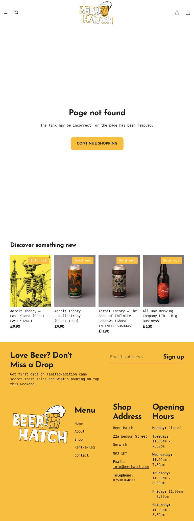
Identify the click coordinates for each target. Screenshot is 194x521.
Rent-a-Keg (85, 447)
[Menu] (6, 12)
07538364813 (124, 480)
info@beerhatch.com (131, 467)
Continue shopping (97, 144)
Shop (79, 439)
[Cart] (187, 12)
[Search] (16, 12)
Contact (82, 455)
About (80, 431)
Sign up (173, 357)
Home (79, 423)
